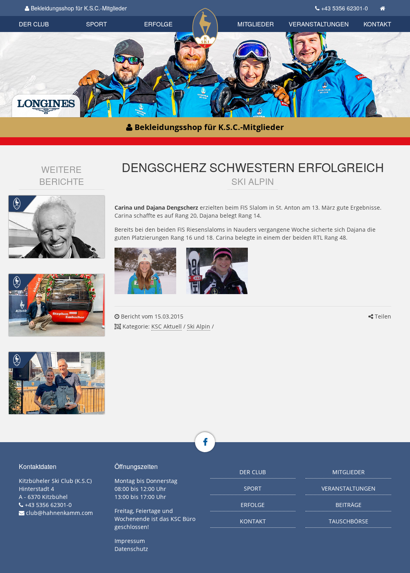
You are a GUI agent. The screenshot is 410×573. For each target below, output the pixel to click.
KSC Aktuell (166, 326)
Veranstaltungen (319, 24)
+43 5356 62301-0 (344, 8)
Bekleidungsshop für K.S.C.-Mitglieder (78, 8)
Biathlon (47, 15)
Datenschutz (131, 549)
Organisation (42, 16)
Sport (96, 24)
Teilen (382, 316)
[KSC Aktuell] (17, 203)
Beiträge (349, 505)
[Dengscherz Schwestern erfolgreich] (145, 271)
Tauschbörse (348, 521)
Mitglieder (255, 24)
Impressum (130, 541)
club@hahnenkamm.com (59, 513)
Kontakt (377, 24)
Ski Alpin (198, 326)
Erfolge (158, 24)
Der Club (34, 24)
